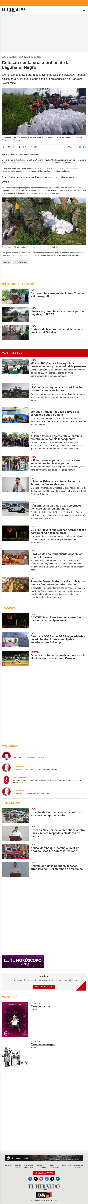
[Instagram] (41, 1179)
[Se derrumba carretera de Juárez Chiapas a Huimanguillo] (15, 296)
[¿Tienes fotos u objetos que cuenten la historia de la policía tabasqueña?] (15, 442)
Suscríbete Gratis (44, 987)
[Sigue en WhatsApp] (80, 147)
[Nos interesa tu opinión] (44, 1158)
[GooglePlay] (58, 1179)
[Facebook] (4, 147)
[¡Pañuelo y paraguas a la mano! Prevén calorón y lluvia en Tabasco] (15, 394)
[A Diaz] (6, 755)
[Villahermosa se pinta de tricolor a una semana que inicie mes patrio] (15, 465)
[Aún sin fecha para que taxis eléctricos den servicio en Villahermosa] (15, 512)
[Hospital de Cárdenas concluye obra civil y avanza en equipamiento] (15, 815)
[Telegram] (19, 147)
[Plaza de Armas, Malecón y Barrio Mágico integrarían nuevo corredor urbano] (15, 589)
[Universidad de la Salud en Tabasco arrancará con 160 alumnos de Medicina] (15, 869)
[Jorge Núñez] (6, 767)
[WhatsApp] (14, 147)
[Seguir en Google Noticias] (84, 147)
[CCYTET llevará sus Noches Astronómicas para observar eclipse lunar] (15, 536)
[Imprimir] (36, 147)
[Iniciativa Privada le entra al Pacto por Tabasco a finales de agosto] (15, 487)
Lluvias (7, 262)
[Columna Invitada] (6, 779)
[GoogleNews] (47, 1179)
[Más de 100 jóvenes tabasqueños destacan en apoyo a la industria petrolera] (15, 369)
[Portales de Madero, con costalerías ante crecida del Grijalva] (15, 332)
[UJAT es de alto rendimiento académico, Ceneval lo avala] (15, 562)
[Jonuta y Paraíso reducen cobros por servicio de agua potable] (15, 418)
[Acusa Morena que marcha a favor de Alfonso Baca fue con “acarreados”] (15, 851)
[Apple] (52, 1179)
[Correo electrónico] (25, 147)
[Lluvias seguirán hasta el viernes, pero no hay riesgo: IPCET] (15, 314)
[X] (9, 147)
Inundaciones (20, 262)
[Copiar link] (30, 147)
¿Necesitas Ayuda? (44, 1173)
